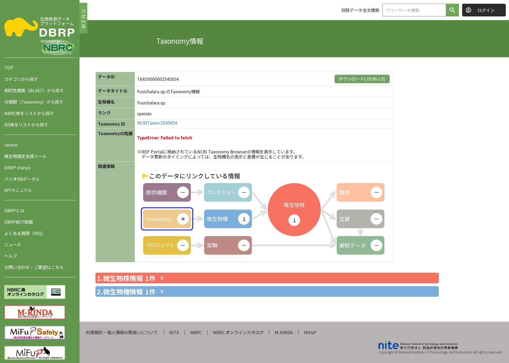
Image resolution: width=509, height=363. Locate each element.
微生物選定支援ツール (25, 156)
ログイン (485, 10)
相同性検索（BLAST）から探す (34, 90)
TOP (8, 67)
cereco (10, 144)
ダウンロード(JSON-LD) (362, 79)
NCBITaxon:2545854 (157, 122)
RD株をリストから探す (26, 124)
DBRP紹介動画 (18, 222)
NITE (174, 332)
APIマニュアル (18, 190)
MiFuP (310, 332)
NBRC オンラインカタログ (238, 332)
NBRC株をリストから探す (29, 113)
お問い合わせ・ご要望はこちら (34, 267)
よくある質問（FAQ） (25, 233)
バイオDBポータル (22, 179)
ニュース (12, 244)
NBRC (196, 332)
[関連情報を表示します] (162, 278)
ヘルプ (10, 256)
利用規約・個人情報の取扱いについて (122, 332)
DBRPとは (14, 210)
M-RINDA (284, 332)
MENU (83, 18)
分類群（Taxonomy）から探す (33, 102)
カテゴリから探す (21, 79)
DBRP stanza (17, 167)
